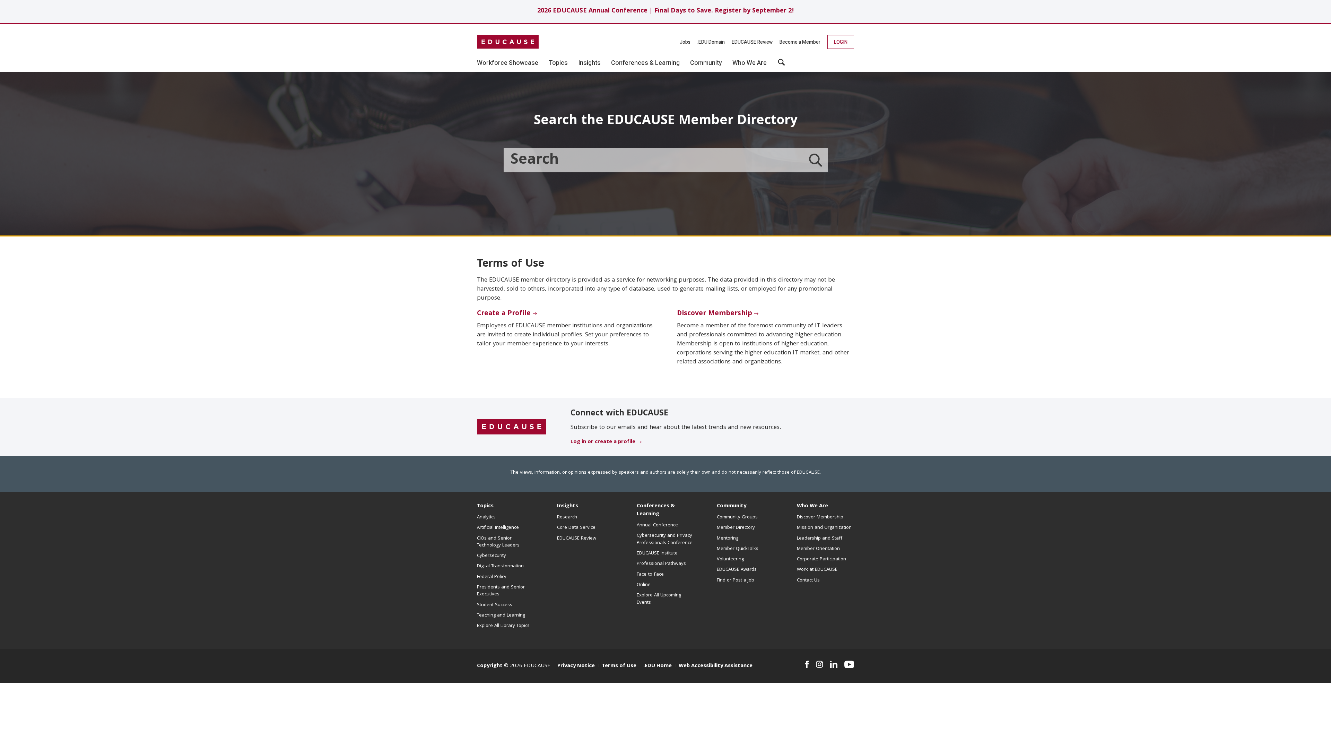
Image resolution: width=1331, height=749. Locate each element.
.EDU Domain (711, 42)
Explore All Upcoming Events (659, 599)
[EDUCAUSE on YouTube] (849, 664)
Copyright (490, 666)
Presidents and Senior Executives (501, 591)
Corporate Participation (821, 559)
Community (731, 506)
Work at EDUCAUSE (817, 570)
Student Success (494, 605)
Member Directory (736, 528)
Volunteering (730, 559)
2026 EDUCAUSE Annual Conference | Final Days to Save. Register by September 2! (665, 11)
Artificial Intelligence (498, 528)
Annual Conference (657, 525)
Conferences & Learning (656, 510)
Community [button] (706, 63)
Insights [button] (589, 63)
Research (567, 517)
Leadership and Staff (819, 538)
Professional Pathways (661, 564)
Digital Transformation (500, 566)
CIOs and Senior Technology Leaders (498, 542)
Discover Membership (714, 314)
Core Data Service (576, 528)
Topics (485, 506)
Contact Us (808, 580)
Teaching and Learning (501, 615)
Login (840, 42)
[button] (781, 65)
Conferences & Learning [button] (645, 63)
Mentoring (727, 538)
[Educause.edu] (511, 427)
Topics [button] (558, 63)
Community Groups (737, 517)
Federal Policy (491, 577)
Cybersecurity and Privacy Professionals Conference (665, 539)
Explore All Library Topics (503, 626)
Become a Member (800, 42)
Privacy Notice (576, 666)
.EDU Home (657, 666)
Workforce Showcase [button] (507, 63)
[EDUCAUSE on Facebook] (807, 664)
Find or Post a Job (735, 580)
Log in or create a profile (603, 442)
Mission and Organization (824, 528)
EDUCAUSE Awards (737, 570)
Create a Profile (504, 314)
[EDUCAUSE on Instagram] (819, 664)
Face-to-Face (650, 574)
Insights (567, 506)
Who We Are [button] (749, 63)
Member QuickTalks (737, 549)
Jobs (685, 42)
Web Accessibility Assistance (716, 666)
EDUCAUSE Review (752, 42)
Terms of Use (619, 666)
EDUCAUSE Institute (657, 553)
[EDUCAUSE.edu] (508, 42)
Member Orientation (818, 549)
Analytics (486, 517)
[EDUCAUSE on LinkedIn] (834, 664)
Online (644, 585)
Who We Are (812, 506)
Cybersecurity (491, 556)
